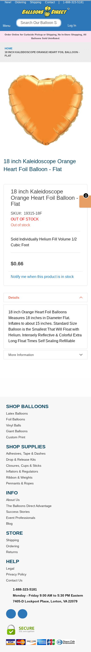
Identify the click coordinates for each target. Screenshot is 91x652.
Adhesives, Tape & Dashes (26, 453)
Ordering (20, 2)
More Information (21, 355)
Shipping (35, 2)
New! (8, 2)
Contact (50, 2)
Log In (72, 25)
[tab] (46, 297)
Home (8, 48)
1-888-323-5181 (73, 2)
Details (13, 297)
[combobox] (38, 23)
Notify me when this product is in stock (42, 277)
